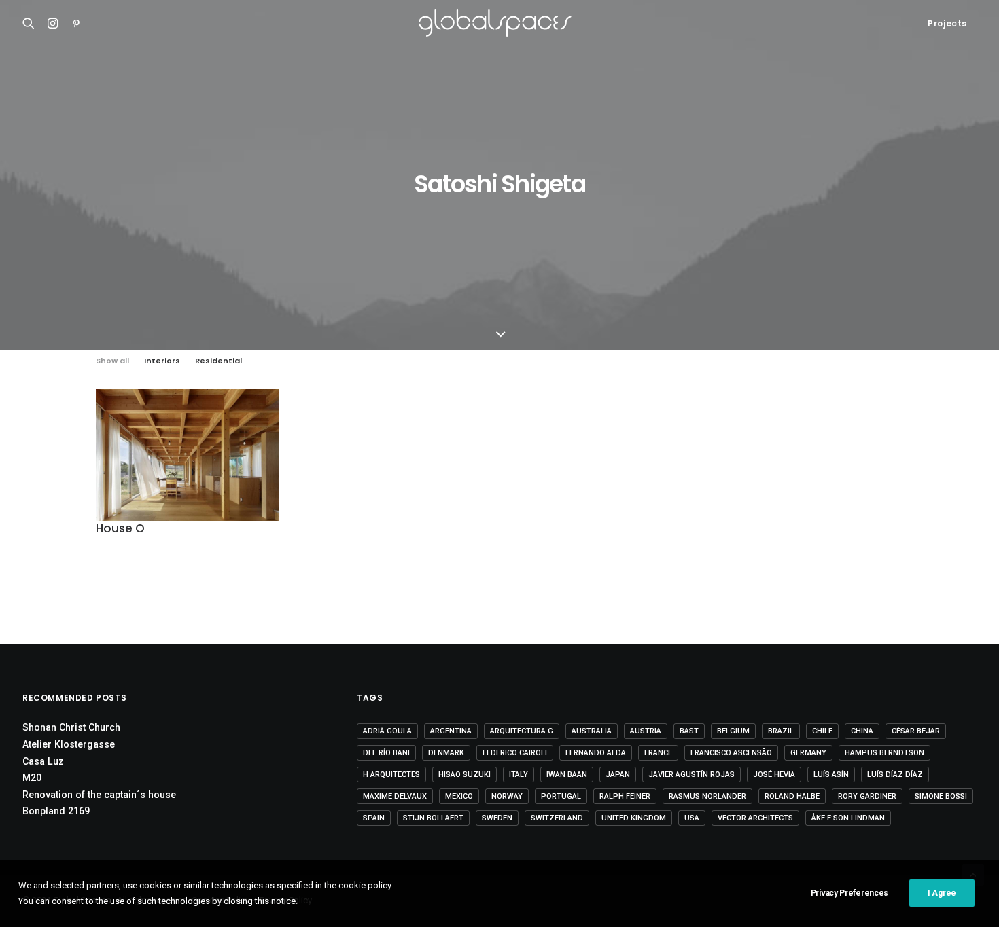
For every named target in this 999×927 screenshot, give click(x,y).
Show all (112, 361)
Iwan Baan (566, 774)
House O (120, 528)
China (862, 731)
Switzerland (557, 818)
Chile (822, 731)
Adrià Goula (387, 731)
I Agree (942, 893)
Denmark (446, 752)
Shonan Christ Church (71, 727)
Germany (808, 752)
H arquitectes (391, 774)
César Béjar (916, 731)
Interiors (162, 361)
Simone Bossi (941, 796)
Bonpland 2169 (56, 810)
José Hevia (774, 774)
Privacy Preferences (849, 893)
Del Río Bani (386, 752)
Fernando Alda (595, 752)
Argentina (451, 731)
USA (691, 818)
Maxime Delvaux (395, 796)
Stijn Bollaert (433, 818)
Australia (592, 731)
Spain (374, 818)
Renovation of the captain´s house (99, 794)
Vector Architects (755, 818)
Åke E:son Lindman (848, 818)
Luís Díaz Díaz (895, 774)
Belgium (733, 731)
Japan (618, 774)
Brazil (781, 731)
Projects (947, 23)
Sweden (497, 818)
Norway (507, 796)
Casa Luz (43, 761)
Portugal (561, 796)
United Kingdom (633, 818)
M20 (31, 777)
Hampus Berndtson (884, 752)
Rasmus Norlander (707, 796)
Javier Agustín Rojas (691, 774)
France (658, 752)
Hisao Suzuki (464, 774)
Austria (645, 731)
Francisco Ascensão (731, 752)
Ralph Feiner (624, 796)
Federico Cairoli (515, 752)
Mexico (459, 796)
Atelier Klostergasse (68, 744)
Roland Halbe (792, 796)
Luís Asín (831, 774)
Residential (218, 361)
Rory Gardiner (867, 796)
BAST (689, 731)
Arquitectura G (521, 731)
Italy (518, 774)
